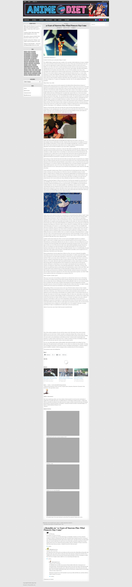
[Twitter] (96, 20)
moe (33, 70)
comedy (37, 61)
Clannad (37, 60)
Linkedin (64, 384)
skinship (26, 75)
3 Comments (73, 27)
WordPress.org (27, 95)
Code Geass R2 (31, 61)
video (38, 75)
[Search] (103, 20)
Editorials (34, 20)
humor (29, 68)
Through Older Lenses (54, 387)
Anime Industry (27, 58)
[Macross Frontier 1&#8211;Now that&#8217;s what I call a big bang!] (51, 372)
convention (31, 63)
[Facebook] (98, 20)
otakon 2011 (26, 71)
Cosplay (25, 65)
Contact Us (35, 1)
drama (30, 65)
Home (25, 1)
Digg (61, 384)
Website (46, 406)
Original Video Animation (67, 386)
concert (26, 63)
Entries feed (26, 90)
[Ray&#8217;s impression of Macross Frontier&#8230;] (81, 372)
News (55, 20)
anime (29, 51)
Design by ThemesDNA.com (29, 584)
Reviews (59, 20)
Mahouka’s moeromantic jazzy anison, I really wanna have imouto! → (58, 522)
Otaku (31, 71)
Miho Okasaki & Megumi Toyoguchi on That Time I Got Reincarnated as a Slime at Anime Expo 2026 (32, 27)
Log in (25, 88)
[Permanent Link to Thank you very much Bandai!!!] (62, 488)
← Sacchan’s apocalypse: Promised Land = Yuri (53, 524)
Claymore (26, 61)
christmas (32, 60)
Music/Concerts (49, 20)
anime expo (34, 53)
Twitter (49, 384)
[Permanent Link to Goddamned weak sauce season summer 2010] (62, 435)
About (29, 1)
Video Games (67, 20)
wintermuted (59, 27)
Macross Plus (58, 386)
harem (25, 68)
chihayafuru (26, 60)
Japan (37, 68)
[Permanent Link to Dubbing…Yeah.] (62, 462)
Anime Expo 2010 (27, 56)
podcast (38, 71)
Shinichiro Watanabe (77, 386)
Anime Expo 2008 (35, 55)
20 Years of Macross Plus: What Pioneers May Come (66, 25)
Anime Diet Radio (27, 53)
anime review (33, 58)
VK (59, 384)
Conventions (26, 20)
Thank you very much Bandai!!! (53, 490)
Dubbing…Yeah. (49, 463)
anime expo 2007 (27, 55)
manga (30, 70)
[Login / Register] (107, 20)
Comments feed (27, 92)
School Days (35, 73)
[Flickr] (100, 20)
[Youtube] (101, 20)
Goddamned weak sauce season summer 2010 (56, 436)
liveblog (25, 70)
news (39, 70)
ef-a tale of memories (28, 66)
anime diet (33, 51)
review (25, 73)
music (36, 70)
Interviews (41, 20)
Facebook (53, 384)
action (25, 51)
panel (34, 71)
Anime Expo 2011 (34, 56)
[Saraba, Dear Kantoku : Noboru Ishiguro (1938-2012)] (66, 372)
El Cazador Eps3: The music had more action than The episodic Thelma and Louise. (64, 517)
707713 (50, 533)
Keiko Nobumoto (51, 386)
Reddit (57, 384)
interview (33, 68)
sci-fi (39, 73)
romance (29, 73)
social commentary (32, 75)
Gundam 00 (35, 66)
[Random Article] (105, 20)
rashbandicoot (52, 549)
